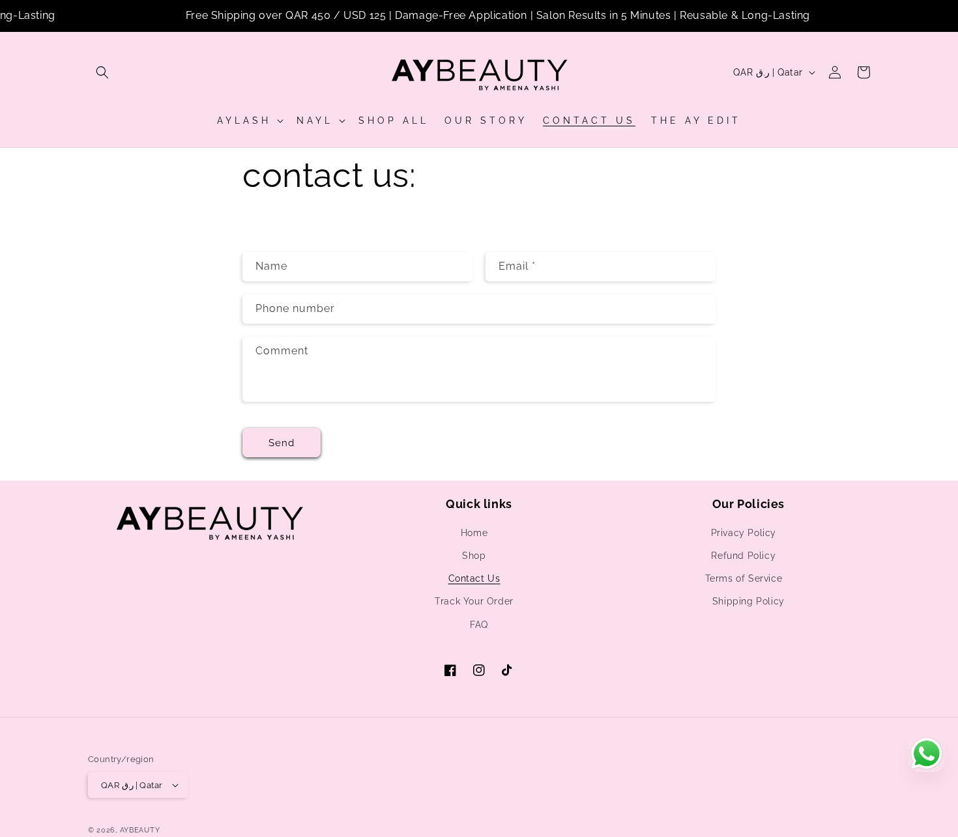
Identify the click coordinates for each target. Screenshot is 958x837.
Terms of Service (744, 578)
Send (282, 443)
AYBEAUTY (140, 830)
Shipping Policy (748, 601)
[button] (102, 72)
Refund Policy (743, 555)
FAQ (479, 624)
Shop (474, 555)
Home (474, 533)
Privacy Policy (743, 533)
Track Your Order (474, 601)
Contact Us (474, 578)
